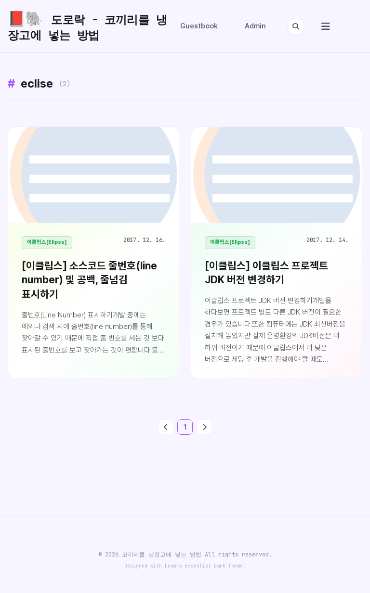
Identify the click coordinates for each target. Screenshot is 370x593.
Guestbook (199, 26)
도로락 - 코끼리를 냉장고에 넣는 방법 (87, 26)
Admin (255, 26)
